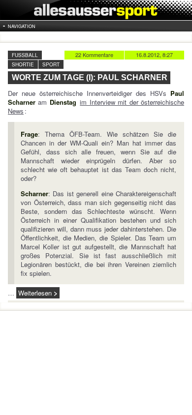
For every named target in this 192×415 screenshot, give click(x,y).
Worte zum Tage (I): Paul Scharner (89, 77)
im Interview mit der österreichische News (96, 106)
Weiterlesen (35, 292)
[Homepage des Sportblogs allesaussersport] (96, 10)
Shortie (23, 64)
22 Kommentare (94, 55)
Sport (51, 64)
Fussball (25, 55)
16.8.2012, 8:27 (154, 55)
